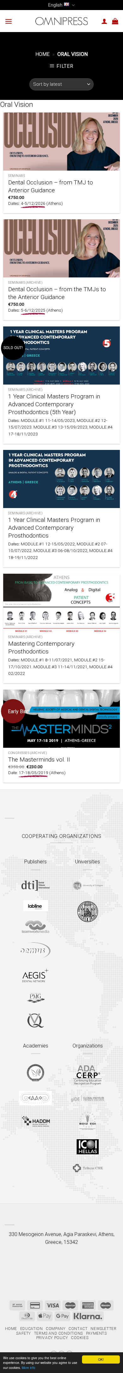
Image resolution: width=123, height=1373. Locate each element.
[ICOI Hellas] (87, 1147)
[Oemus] (35, 950)
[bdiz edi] (87, 1121)
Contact (77, 1329)
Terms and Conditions (58, 1333)
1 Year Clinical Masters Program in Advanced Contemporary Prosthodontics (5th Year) (54, 404)
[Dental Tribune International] (35, 885)
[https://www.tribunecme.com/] (88, 1168)
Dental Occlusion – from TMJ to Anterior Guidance (50, 186)
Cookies (79, 1338)
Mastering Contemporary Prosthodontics (41, 647)
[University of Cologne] (88, 885)
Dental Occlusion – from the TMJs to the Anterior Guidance (57, 293)
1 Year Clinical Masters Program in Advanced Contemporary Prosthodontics (54, 527)
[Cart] (115, 21)
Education (31, 1329)
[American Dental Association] (87, 1074)
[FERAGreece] (35, 1072)
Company (55, 1329)
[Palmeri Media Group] (35, 998)
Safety (23, 1333)
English (55, 5)
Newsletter (103, 1329)
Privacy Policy (52, 1338)
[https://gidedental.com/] (87, 1098)
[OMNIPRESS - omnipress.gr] (61, 21)
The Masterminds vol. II (39, 759)
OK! (101, 1359)
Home (42, 54)
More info (28, 1367)
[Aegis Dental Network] (36, 975)
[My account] (104, 21)
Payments (96, 1333)
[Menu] (8, 21)
